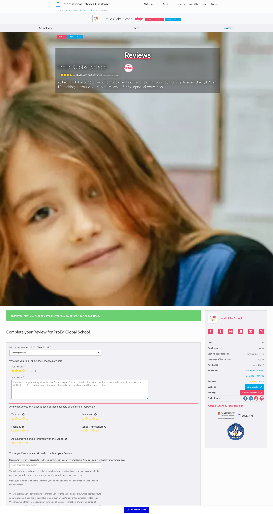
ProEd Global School (89, 10)
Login (204, 4)
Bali (75, 10)
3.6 (260, 382)
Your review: (16, 378)
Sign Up (214, 4)
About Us (193, 4)
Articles (166, 4)
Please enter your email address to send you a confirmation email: (67, 460)
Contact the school (251, 393)
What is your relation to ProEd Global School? (30, 347)
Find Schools (150, 4)
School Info (45, 28)
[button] (23, 414)
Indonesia (67, 10)
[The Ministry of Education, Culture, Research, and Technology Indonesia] (235, 430)
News (179, 4)
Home (58, 10)
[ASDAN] (245, 415)
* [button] (50, 347)
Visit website (253, 387)
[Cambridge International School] (226, 415)
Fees (136, 28)
